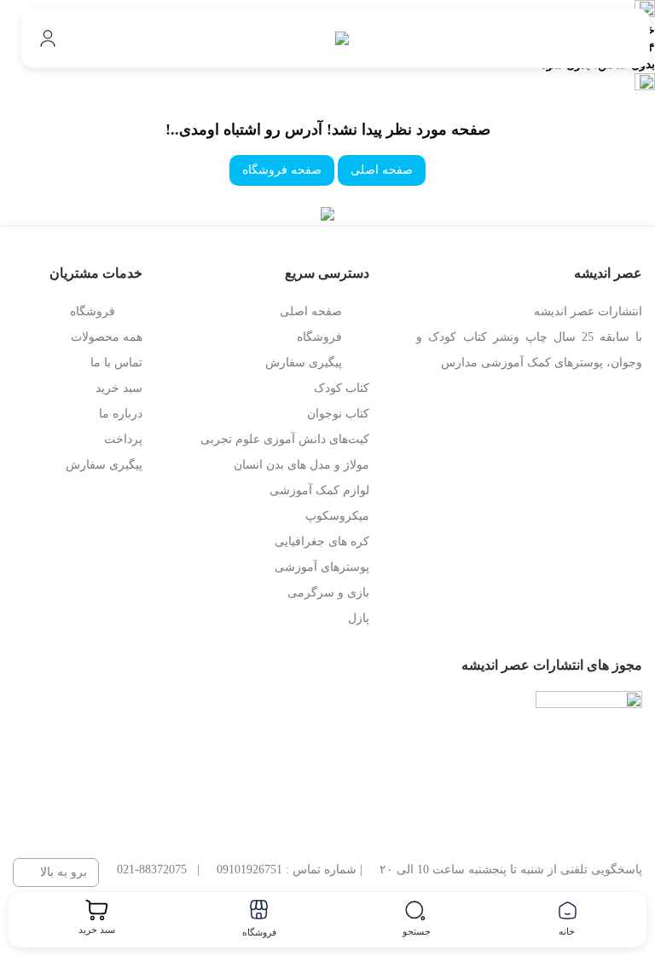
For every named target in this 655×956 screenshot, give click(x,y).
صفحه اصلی (382, 170)
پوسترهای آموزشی (322, 567)
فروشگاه (319, 337)
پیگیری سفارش (303, 362)
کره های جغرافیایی (322, 541)
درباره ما (120, 413)
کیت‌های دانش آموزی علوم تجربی (284, 439)
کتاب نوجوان (338, 413)
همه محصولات (106, 337)
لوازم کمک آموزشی (319, 490)
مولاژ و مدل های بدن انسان (301, 464)
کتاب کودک (341, 388)
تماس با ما (116, 362)
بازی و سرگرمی (328, 592)
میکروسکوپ (337, 516)
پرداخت (123, 439)
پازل (358, 618)
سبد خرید (119, 388)
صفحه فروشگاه (282, 170)
